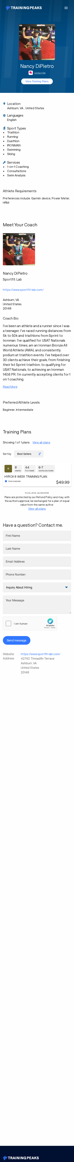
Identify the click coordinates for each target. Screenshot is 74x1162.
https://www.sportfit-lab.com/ (40, 654)
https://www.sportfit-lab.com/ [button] (23, 289)
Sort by (7, 453)
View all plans (41, 442)
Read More (10, 386)
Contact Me (40, 72)
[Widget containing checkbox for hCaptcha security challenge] (30, 623)
